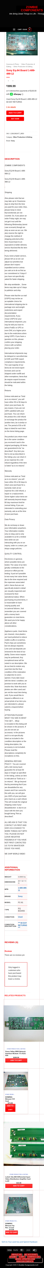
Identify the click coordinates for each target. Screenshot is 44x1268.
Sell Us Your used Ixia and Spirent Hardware (19, 1242)
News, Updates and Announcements (25, 1260)
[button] (14, 29)
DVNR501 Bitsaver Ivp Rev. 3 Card (9, 1225)
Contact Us (34, 1257)
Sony (13, 141)
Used (20, 917)
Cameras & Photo (12, 64)
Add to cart (15, 113)
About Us (16, 1254)
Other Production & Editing (22, 66)
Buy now (15, 119)
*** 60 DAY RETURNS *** (22, 925)
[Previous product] (13, 81)
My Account (31, 1254)
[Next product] (8, 81)
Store (13, 1257)
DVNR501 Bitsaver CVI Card (10, 1099)
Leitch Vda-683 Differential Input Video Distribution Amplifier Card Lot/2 (18, 1179)
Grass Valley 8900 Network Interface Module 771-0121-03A (15, 1053)
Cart (21, 1257)
